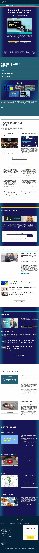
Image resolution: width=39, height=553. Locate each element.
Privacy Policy (7, 548)
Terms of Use (17, 548)
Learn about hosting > (19, 158)
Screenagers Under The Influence (3, 543)
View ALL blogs (19, 301)
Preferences (12, 548)
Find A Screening (26, 42)
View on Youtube (29, 464)
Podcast (9, 532)
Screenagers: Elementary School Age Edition (3, 535)
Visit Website (9, 412)
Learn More (13, 33)
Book (9, 534)
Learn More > (4, 107)
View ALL (29, 504)
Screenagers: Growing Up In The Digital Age (4, 530)
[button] (34, 2)
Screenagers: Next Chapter (3, 540)
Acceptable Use (23, 548)
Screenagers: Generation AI (3, 527)
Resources (10, 536)
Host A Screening (13, 42)
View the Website (29, 445)
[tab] (19, 70)
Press (17, 528)
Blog (9, 530)
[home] (3, 2)
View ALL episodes (19, 355)
